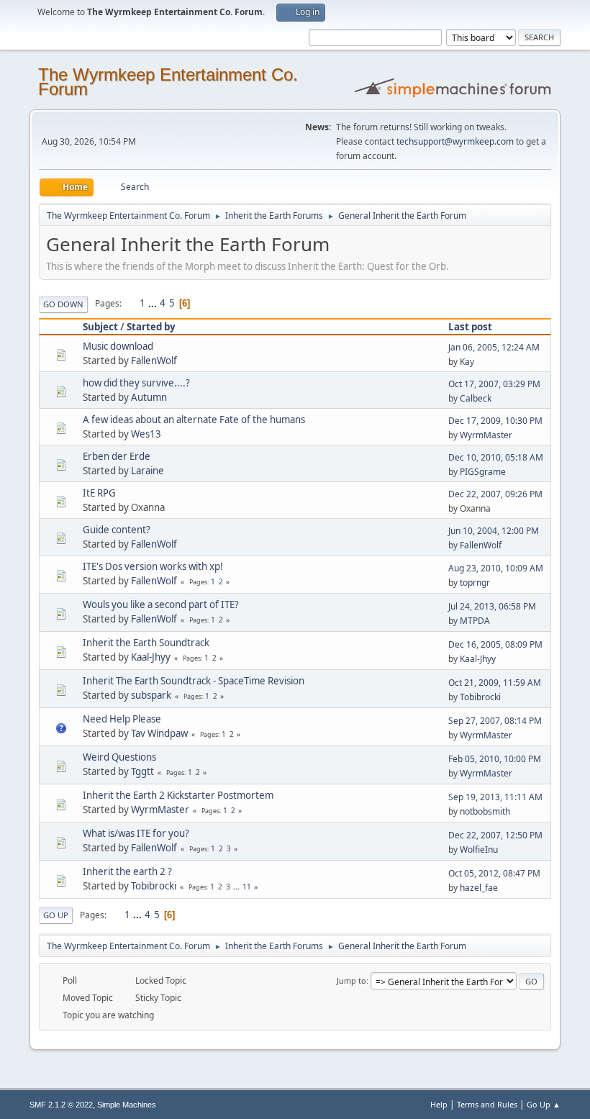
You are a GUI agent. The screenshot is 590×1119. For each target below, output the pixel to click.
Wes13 (146, 433)
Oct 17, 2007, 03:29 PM (494, 384)
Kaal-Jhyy (151, 657)
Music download (118, 346)
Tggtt (142, 771)
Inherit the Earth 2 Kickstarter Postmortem (178, 795)
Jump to (351, 980)
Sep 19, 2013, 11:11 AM (495, 797)
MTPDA (475, 621)
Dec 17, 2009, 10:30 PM (495, 420)
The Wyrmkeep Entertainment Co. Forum (168, 82)
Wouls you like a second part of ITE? (161, 604)
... (153, 302)
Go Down (63, 304)
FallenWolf (154, 360)
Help (439, 1104)
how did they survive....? (136, 382)
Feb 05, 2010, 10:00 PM (494, 759)
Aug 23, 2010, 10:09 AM (495, 568)
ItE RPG (99, 492)
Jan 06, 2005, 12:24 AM (494, 347)
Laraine (147, 470)
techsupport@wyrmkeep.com (455, 141)
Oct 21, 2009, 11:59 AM (494, 682)
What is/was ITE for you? (136, 833)
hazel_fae (479, 888)
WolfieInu (479, 849)
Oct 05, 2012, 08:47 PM (494, 873)
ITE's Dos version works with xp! (153, 566)
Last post (470, 326)
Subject (100, 326)
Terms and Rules (487, 1104)
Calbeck (475, 398)
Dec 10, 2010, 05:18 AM (495, 457)
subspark (151, 695)
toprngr (475, 582)
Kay (467, 361)
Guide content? (116, 529)
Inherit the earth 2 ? (127, 871)
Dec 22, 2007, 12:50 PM (495, 835)
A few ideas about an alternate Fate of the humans (194, 419)
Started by (151, 326)
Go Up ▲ (543, 1104)
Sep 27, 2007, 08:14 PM (495, 721)
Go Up (55, 915)
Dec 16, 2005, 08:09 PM (495, 644)
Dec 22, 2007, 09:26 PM (495, 494)
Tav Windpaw (159, 733)
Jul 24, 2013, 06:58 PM (492, 606)
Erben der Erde (116, 456)
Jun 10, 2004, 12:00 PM (493, 531)
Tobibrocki (480, 697)
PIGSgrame (483, 472)
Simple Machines (126, 1104)
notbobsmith (485, 811)
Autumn (149, 397)
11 (246, 887)
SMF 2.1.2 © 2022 (61, 1104)
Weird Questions (119, 757)
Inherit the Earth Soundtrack (146, 642)
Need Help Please (122, 718)
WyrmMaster (486, 435)
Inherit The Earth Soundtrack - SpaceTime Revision (193, 680)
